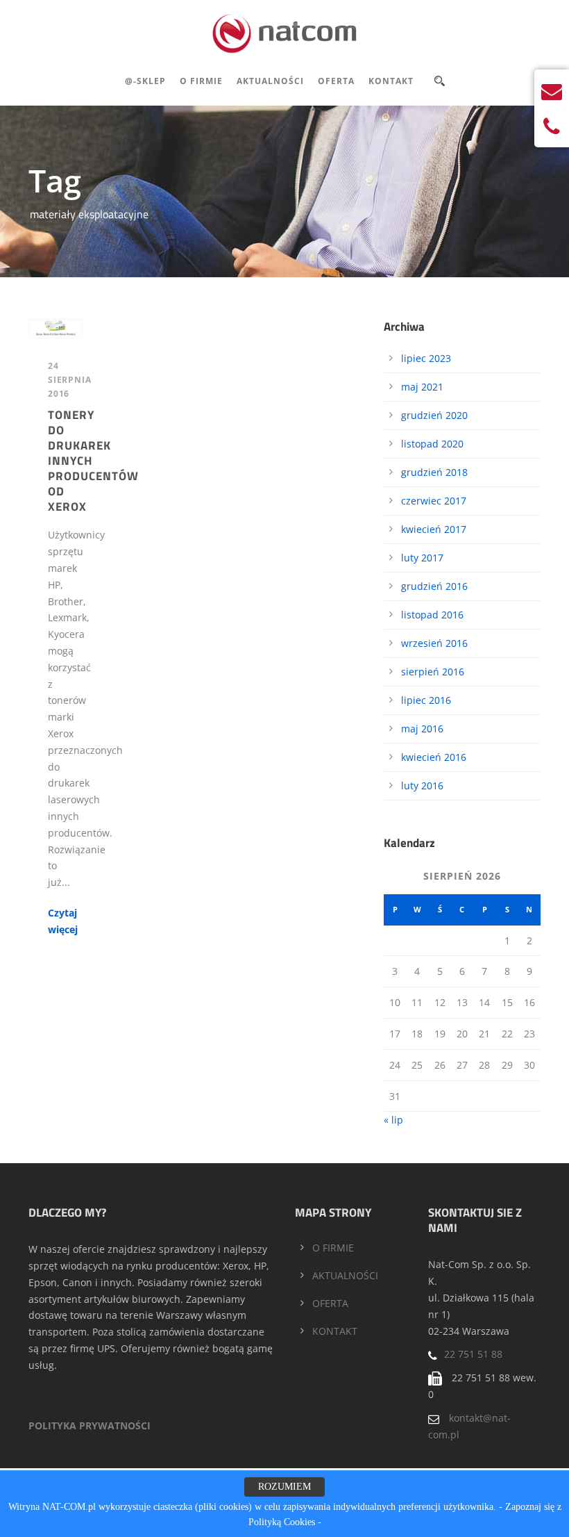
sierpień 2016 (432, 671)
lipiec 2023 (426, 358)
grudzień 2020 (434, 415)
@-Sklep (145, 81)
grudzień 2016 (434, 586)
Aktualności (270, 81)
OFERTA (330, 1303)
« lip (393, 1119)
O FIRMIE (333, 1247)
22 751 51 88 (473, 1354)
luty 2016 (422, 785)
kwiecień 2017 (433, 529)
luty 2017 (422, 557)
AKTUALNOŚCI (345, 1275)
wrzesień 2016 (434, 643)
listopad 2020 (432, 443)
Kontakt (391, 81)
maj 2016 (422, 728)
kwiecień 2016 (433, 757)
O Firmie (201, 81)
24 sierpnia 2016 (69, 380)
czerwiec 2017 (433, 500)
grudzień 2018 (434, 472)
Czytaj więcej (63, 921)
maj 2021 (422, 386)
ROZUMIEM (284, 1486)
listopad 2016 (432, 614)
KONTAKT (334, 1331)
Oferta (336, 81)
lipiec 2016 (426, 700)
